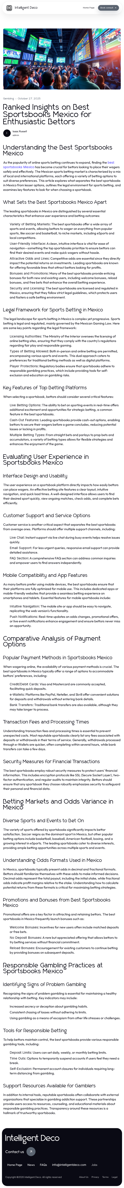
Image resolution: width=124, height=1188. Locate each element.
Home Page (14, 1165)
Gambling (8, 98)
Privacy (95, 1177)
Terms (105, 1177)
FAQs (43, 1165)
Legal (114, 1177)
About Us (83, 1177)
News (31, 1165)
